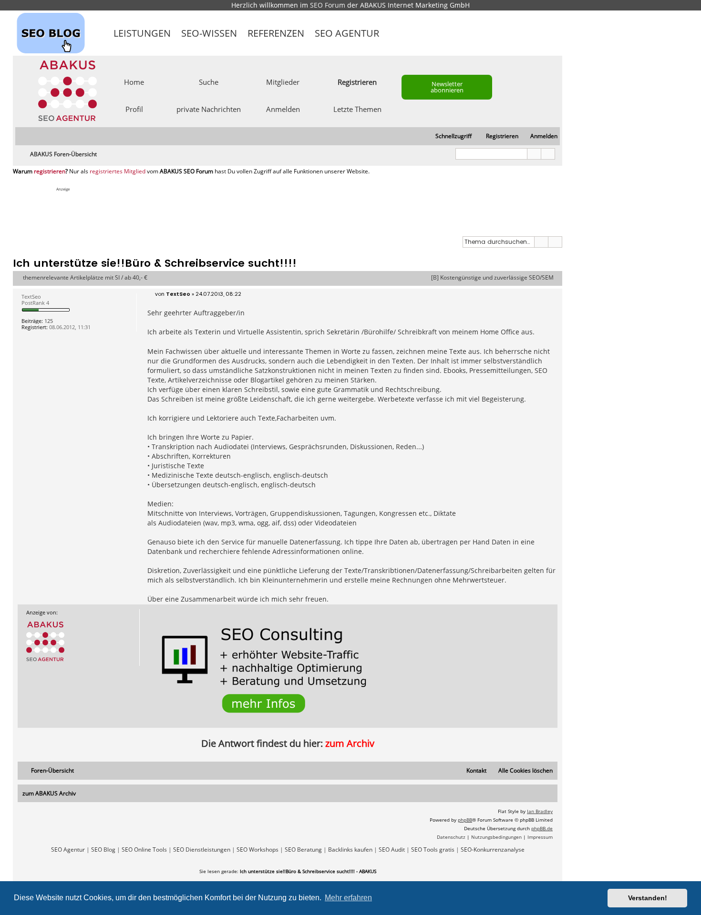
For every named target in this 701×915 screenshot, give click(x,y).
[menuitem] (539, 136)
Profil (134, 108)
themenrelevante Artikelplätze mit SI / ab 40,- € (85, 278)
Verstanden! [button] (647, 898)
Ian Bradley (540, 811)
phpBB (465, 819)
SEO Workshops (257, 850)
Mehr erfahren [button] (348, 898)
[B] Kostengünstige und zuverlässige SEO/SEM (492, 278)
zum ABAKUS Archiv (49, 793)
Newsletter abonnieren (447, 87)
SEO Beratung (303, 850)
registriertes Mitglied (117, 171)
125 (48, 321)
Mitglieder (282, 81)
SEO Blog (103, 850)
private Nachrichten (208, 108)
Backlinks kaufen (350, 850)
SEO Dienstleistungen (201, 850)
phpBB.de (542, 828)
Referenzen (275, 33)
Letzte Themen (357, 108)
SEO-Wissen (209, 33)
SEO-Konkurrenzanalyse (493, 850)
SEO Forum (327, 5)
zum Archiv (349, 743)
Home (134, 81)
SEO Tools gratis (432, 850)
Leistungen (142, 33)
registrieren (49, 171)
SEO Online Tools (144, 850)
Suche (208, 81)
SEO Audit (392, 850)
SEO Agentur (347, 33)
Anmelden (283, 108)
